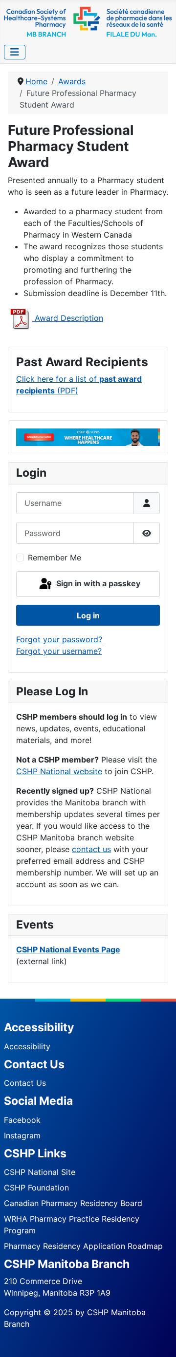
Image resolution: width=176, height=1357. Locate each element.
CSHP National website (59, 771)
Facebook (22, 1120)
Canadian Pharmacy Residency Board (73, 1203)
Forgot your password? (59, 639)
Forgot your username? (59, 651)
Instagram (22, 1135)
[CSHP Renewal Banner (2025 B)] (88, 437)
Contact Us (25, 1083)
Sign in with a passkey (97, 583)
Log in (88, 615)
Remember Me (54, 557)
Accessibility (27, 1046)
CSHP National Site (39, 1172)
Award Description (67, 318)
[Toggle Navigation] (14, 52)
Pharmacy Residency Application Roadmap (83, 1246)
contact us (91, 849)
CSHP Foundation (36, 1187)
